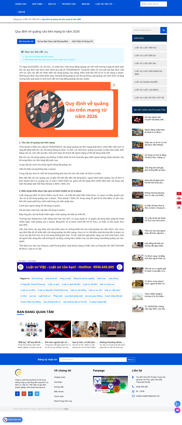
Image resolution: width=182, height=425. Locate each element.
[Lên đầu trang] (156, 420)
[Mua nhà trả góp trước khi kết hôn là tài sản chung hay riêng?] (137, 183)
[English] (179, 198)
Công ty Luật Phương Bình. (54, 246)
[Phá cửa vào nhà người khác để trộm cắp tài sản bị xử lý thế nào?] (137, 232)
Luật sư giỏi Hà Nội (71, 284)
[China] (179, 203)
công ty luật (65, 278)
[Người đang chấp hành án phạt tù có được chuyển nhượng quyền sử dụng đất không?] (137, 132)
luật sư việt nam (112, 290)
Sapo (66, 409)
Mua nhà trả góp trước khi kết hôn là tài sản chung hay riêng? (154, 181)
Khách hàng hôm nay (63, 401)
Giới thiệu (58, 382)
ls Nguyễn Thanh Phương (33, 284)
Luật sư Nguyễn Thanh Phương (53, 290)
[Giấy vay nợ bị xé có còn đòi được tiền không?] (137, 145)
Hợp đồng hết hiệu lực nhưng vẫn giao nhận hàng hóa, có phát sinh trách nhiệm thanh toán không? (155, 244)
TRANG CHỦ (59, 377)
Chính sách (59, 396)
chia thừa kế (51, 278)
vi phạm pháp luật (98, 302)
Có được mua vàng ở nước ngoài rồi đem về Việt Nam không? (154, 282)
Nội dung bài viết (26, 41)
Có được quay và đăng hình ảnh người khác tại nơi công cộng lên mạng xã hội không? (155, 257)
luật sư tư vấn (95, 290)
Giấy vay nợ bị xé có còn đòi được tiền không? (156, 143)
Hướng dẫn (59, 387)
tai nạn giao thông (93, 296)
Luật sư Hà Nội (90, 284)
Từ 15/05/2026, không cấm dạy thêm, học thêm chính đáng (155, 307)
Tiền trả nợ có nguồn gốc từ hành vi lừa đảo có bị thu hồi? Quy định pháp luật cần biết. (155, 269)
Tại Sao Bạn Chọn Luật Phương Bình (52, 41)
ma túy (33, 296)
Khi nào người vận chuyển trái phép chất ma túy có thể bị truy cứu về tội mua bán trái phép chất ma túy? (156, 118)
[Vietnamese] (179, 193)
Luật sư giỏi (53, 284)
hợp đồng (113, 278)
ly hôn (24, 296)
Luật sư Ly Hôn (28, 290)
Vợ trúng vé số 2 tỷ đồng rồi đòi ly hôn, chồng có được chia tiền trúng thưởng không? (155, 156)
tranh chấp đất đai (113, 296)
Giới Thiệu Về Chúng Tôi (82, 41)
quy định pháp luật (73, 296)
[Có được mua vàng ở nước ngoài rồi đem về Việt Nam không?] (137, 284)
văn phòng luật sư (52, 302)
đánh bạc (101, 278)
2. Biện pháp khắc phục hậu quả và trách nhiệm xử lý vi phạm (49, 59)
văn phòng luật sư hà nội (75, 302)
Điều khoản (59, 391)
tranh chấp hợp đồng (31, 302)
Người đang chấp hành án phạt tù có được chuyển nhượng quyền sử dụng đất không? (155, 131)
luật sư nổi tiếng (78, 290)
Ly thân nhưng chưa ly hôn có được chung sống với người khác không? (156, 206)
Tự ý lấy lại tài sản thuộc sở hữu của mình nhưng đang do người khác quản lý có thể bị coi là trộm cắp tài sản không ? (156, 219)
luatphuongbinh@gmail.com (148, 396)
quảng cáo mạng (71, 73)
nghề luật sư (44, 296)
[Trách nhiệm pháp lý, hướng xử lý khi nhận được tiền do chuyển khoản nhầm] (137, 296)
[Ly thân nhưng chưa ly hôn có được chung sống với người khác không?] (137, 208)
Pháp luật (57, 296)
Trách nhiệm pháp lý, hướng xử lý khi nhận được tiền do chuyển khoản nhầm (154, 295)
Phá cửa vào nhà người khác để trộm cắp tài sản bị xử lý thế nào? (155, 232)
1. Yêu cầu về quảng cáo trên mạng (38, 56)
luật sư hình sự (107, 284)
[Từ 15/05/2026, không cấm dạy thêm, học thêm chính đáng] (137, 309)
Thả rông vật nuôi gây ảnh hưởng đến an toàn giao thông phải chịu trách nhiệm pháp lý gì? (156, 168)
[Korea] (179, 207)
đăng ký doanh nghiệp (84, 278)
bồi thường (37, 278)
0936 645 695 (142, 387)
